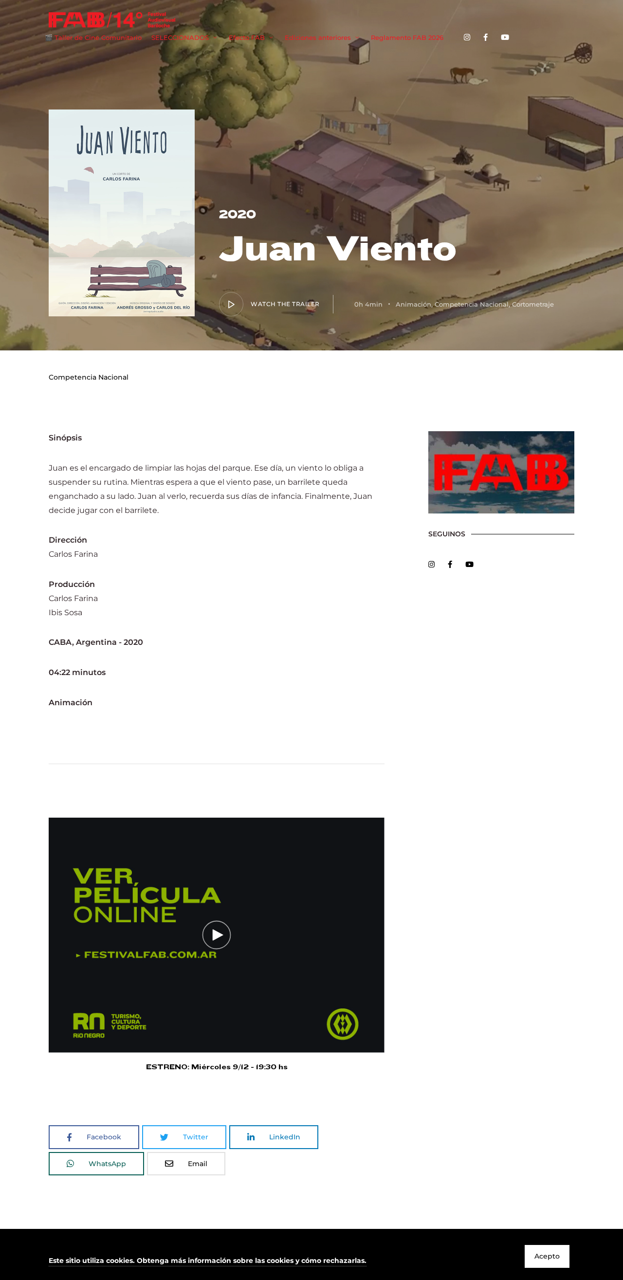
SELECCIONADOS (180, 37)
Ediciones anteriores (318, 37)
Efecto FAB (247, 37)
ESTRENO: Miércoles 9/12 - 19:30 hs (217, 1067)
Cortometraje (533, 304)
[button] (207, 1261)
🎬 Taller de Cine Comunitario (93, 37)
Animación (413, 304)
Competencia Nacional (472, 304)
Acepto (547, 1256)
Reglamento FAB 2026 (407, 37)
